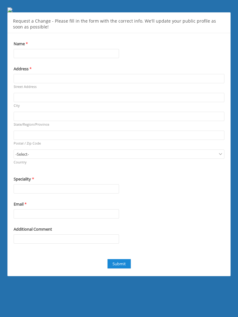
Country (20, 162)
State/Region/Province (31, 124)
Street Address (25, 86)
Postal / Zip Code (27, 143)
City (17, 105)
